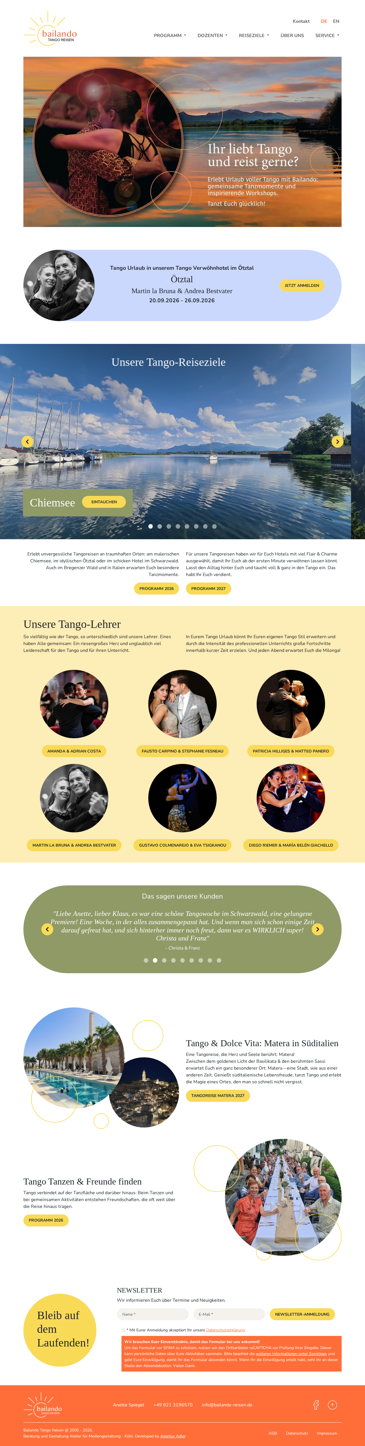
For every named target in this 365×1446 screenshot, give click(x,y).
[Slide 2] (169, 526)
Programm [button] (168, 36)
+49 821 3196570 (173, 1405)
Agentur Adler (173, 1436)
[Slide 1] (159, 526)
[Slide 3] (178, 526)
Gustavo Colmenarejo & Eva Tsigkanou (182, 845)
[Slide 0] (150, 526)
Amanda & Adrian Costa (74, 751)
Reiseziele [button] (252, 36)
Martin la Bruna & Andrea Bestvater (74, 845)
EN (336, 21)
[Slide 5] (196, 526)
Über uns (292, 36)
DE (324, 21)
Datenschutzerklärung (225, 1330)
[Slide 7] (214, 526)
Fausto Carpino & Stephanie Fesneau (182, 751)
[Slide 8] (219, 952)
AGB (273, 1433)
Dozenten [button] (211, 36)
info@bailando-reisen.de (227, 1405)
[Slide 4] (187, 526)
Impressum (327, 1433)
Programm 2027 (208, 588)
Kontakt (301, 21)
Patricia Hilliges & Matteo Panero (291, 751)
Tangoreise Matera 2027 (217, 1087)
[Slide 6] (205, 526)
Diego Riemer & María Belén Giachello (291, 845)
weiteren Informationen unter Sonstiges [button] (291, 1353)
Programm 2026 (156, 588)
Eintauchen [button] (146, 502)
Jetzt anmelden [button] (302, 285)
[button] (302, 1314)
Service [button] (325, 36)
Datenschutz (297, 1433)
